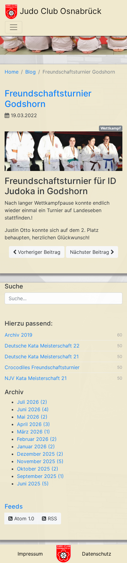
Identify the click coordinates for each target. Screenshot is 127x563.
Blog (30, 72)
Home (11, 72)
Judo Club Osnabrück (59, 11)
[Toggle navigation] (13, 27)
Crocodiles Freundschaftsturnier (42, 367)
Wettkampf (110, 128)
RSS (51, 518)
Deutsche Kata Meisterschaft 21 (42, 356)
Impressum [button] (30, 554)
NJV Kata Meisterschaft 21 (36, 378)
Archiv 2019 (18, 335)
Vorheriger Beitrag (38, 252)
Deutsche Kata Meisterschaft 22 (42, 346)
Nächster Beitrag (90, 252)
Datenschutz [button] (96, 554)
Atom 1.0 (23, 518)
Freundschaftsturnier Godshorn (48, 98)
